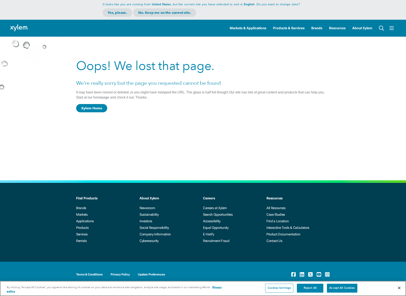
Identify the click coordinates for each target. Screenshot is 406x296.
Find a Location (277, 221)
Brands (316, 28)
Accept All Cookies (342, 288)
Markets (82, 215)
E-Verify (208, 234)
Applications (85, 221)
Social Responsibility (154, 228)
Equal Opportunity (216, 228)
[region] (203, 288)
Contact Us (274, 241)
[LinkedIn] (301, 274)
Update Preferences (151, 274)
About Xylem (362, 28)
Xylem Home (91, 108)
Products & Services (288, 28)
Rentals (81, 241)
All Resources (276, 208)
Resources (337, 28)
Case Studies (275, 215)
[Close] (399, 288)
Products (82, 228)
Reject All (310, 288)
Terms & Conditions (89, 274)
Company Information (155, 234)
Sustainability (149, 215)
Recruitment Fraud (216, 241)
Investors (146, 221)
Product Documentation (283, 234)
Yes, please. (117, 13)
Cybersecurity (149, 241)
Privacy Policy (120, 274)
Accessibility (212, 221)
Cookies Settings (279, 288)
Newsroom (147, 208)
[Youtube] (318, 274)
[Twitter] (310, 274)
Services (82, 234)
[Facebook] (293, 274)
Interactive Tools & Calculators (287, 228)
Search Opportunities (218, 215)
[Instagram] (327, 274)
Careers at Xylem (215, 208)
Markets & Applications (248, 28)
